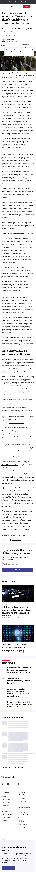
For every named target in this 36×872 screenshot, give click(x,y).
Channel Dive (22, 818)
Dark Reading (22, 824)
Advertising (21, 798)
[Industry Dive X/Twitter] (13, 784)
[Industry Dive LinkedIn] (3, 784)
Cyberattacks (15, 540)
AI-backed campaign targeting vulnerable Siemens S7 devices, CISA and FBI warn (18, 692)
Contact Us (5, 802)
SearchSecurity (23, 827)
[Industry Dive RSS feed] (18, 784)
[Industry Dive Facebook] (8, 784)
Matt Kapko (10, 39)
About (4, 796)
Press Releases (7, 814)
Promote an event (24, 807)
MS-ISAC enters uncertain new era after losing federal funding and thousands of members (16, 611)
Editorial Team (6, 799)
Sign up (26, 6)
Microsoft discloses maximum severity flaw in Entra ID (18, 680)
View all (5, 767)
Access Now (8, 868)
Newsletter (5, 806)
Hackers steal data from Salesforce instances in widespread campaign (14, 647)
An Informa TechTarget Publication (18, 2)
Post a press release (16, 767)
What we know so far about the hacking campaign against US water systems (19, 669)
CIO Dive (21, 821)
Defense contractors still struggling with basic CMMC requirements (19, 704)
